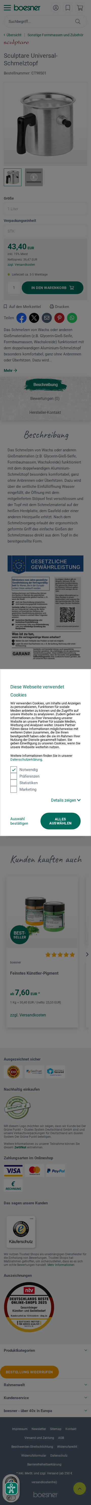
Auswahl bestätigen (19, 821)
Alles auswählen (60, 821)
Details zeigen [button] (64, 800)
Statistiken (28, 783)
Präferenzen (29, 776)
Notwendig (28, 769)
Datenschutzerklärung (26, 759)
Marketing (27, 789)
